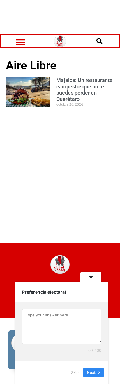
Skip (75, 372)
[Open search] (99, 40)
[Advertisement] (60, 16)
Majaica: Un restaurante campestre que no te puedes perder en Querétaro (84, 89)
